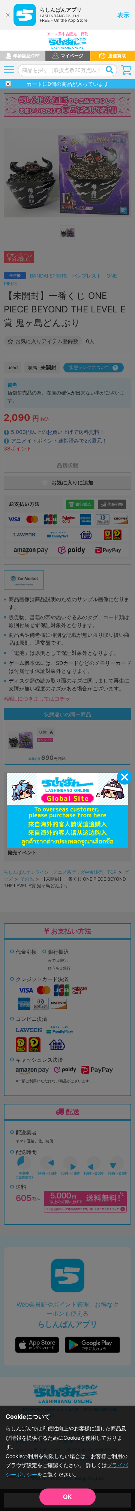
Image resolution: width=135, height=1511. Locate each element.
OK (67, 1497)
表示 (123, 15)
